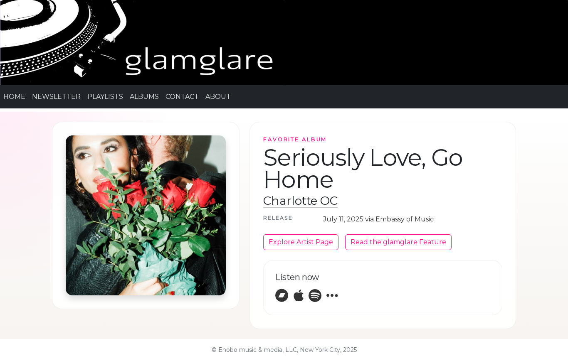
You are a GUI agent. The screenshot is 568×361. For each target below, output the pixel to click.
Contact (182, 97)
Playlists (105, 97)
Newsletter (56, 97)
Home (14, 97)
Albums (144, 97)
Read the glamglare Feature (398, 242)
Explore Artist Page (301, 242)
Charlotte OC (300, 201)
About (218, 97)
